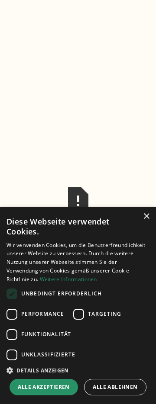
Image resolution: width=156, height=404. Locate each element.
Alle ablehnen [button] (115, 387)
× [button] (146, 216)
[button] (78, 370)
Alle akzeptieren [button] (43, 387)
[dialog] (78, 305)
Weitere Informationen (68, 279)
